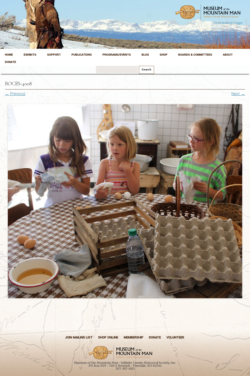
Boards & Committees (195, 55)
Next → (238, 94)
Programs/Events (117, 55)
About (228, 55)
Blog (145, 55)
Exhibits (30, 55)
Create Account (223, 23)
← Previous (15, 94)
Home (9, 55)
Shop (163, 55)
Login (238, 23)
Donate (10, 62)
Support (54, 55)
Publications (82, 55)
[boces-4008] (125, 201)
